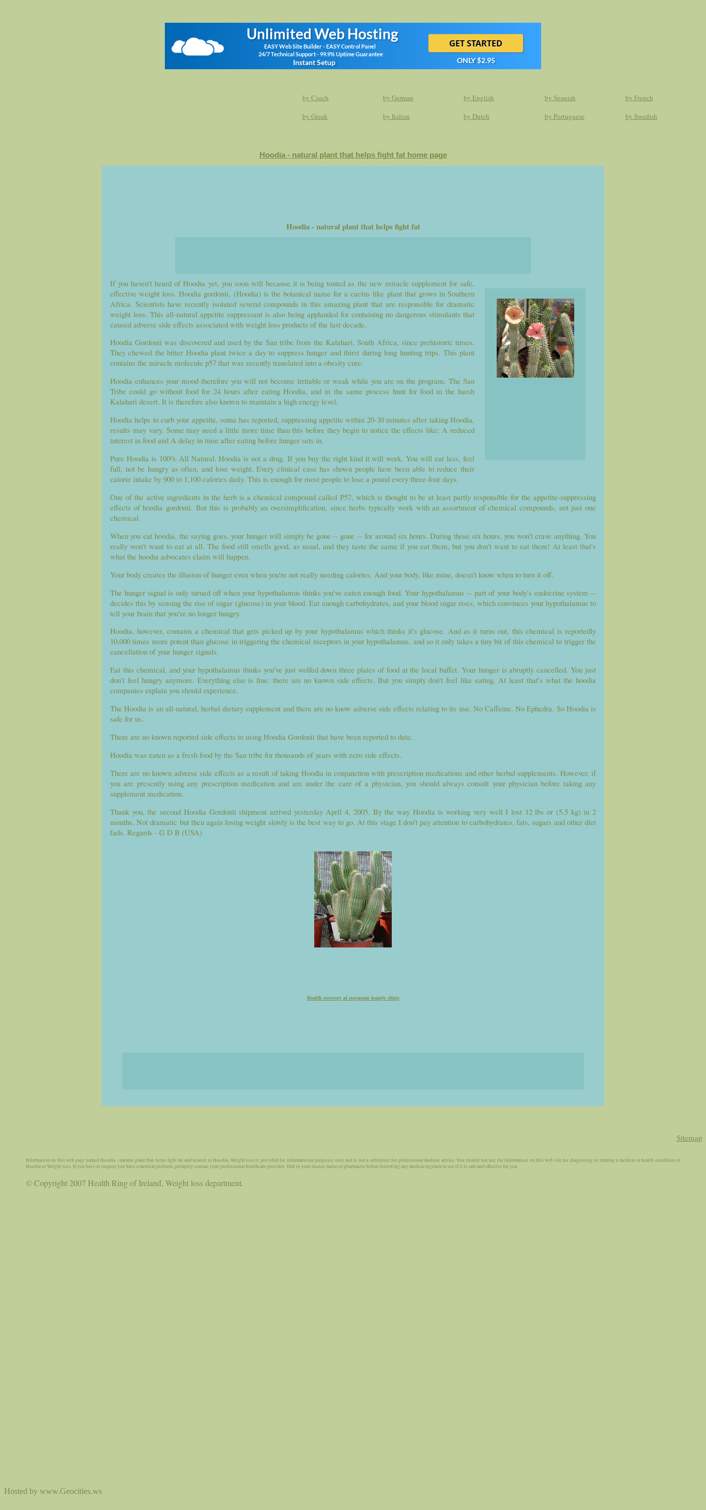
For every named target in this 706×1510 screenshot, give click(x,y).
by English (479, 97)
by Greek (315, 116)
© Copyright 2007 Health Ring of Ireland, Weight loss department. (134, 1182)
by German (398, 97)
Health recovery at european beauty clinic (353, 997)
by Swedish (641, 116)
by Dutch (476, 116)
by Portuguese (565, 116)
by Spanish (560, 97)
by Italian (396, 116)
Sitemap (689, 1137)
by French (639, 97)
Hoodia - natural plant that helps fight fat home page (353, 155)
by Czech (315, 97)
